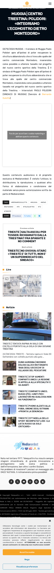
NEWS (44, 202)
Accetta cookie (27, 552)
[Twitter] (17, 481)
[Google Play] (36, 481)
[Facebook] (11, 481)
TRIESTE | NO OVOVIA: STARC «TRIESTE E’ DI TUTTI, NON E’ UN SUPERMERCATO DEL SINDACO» (27, 254)
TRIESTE (8, 211)
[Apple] (42, 481)
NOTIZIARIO (9, 207)
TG (40, 207)
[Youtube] (23, 481)
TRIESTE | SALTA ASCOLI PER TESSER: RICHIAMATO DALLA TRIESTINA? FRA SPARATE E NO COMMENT (27, 235)
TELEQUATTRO (29, 207)
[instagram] (30, 481)
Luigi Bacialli (15, 517)
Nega (27, 559)
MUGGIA (34, 202)
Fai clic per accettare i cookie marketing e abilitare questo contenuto (27, 135)
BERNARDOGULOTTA (19, 202)
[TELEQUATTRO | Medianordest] (27, 1)
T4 (19, 207)
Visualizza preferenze (27, 567)
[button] (50, 520)
